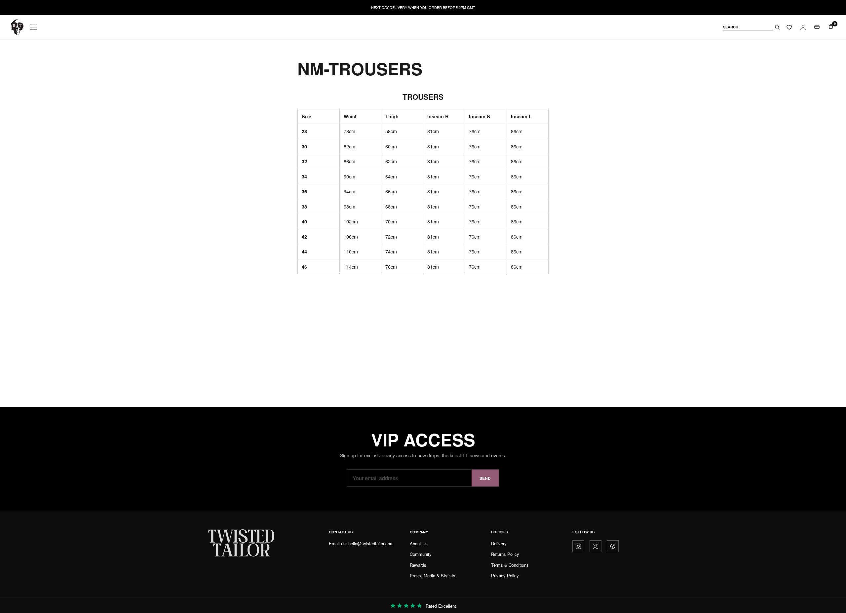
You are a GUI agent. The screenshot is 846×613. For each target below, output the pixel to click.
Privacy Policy (505, 575)
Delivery (499, 543)
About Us (419, 543)
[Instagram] (578, 546)
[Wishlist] (789, 27)
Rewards (418, 565)
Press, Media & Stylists (432, 575)
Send (485, 478)
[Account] (803, 27)
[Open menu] (33, 27)
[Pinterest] (613, 546)
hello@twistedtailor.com (371, 543)
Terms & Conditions (510, 565)
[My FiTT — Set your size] (817, 27)
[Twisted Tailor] (17, 27)
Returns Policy (505, 554)
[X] (595, 546)
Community (421, 554)
